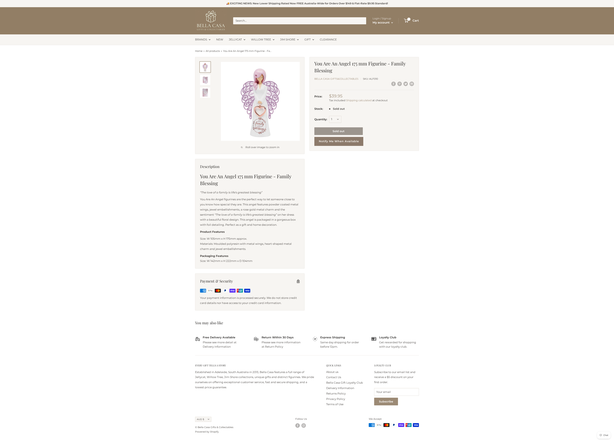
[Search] (362, 20)
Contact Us (333, 377)
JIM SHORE (287, 39)
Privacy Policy (335, 399)
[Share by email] (411, 83)
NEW (219, 39)
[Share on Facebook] (393, 83)
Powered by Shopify (207, 431)
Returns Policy (336, 393)
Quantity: (320, 119)
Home (198, 50)
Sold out (338, 131)
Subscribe (386, 401)
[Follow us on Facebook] (297, 425)
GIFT (307, 39)
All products (213, 50)
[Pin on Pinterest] (399, 83)
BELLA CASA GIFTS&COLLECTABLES (336, 78)
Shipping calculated (359, 100)
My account (381, 22)
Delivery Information (340, 388)
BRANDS (201, 39)
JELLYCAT (235, 39)
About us (332, 372)
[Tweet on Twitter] (405, 83)
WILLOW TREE (261, 39)
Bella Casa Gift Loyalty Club (344, 382)
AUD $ (200, 419)
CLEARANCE (328, 39)
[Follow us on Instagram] (303, 425)
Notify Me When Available (339, 141)
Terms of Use (334, 404)
